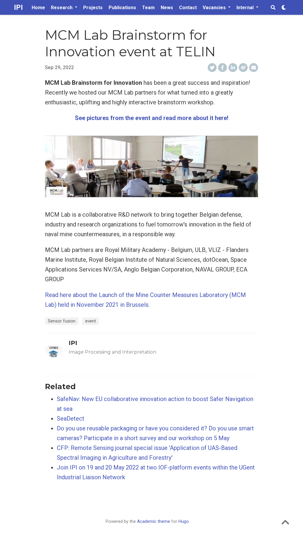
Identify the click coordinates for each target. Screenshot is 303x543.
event (90, 321)
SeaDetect (70, 418)
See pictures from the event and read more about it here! (151, 118)
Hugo (183, 521)
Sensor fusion (61, 321)
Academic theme (153, 521)
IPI (18, 7)
